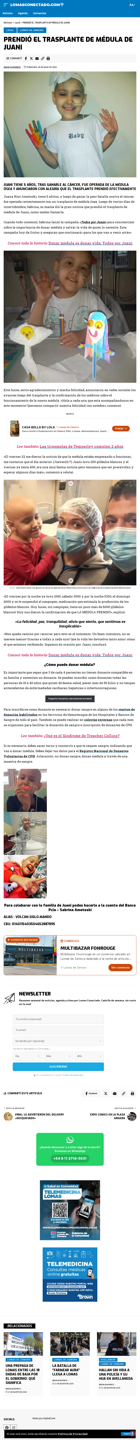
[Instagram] (13, 1427)
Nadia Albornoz (12, 67)
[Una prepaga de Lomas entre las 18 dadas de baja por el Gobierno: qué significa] (23, 1344)
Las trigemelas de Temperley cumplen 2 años (81, 446)
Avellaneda (108, 1360)
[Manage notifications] (132, 1433)
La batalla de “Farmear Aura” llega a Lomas (66, 1370)
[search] (124, 4)
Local (10, 30)
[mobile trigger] (7, 4)
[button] (42, 58)
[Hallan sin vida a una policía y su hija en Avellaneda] (116, 1344)
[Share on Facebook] (25, 58)
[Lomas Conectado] (37, 4)
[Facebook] (7, 1427)
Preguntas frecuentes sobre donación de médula (70, 698)
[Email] (37, 58)
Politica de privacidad (72, 1075)
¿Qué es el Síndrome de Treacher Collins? (82, 735)
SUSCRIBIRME (58, 1066)
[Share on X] (31, 58)
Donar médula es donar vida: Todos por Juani (90, 243)
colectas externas (98, 720)
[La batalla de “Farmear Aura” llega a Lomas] (70, 1344)
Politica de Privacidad (73, 1433)
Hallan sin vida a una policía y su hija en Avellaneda (116, 1374)
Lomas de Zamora (31, 30)
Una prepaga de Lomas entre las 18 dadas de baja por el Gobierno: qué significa (23, 1374)
